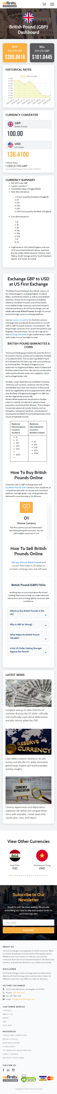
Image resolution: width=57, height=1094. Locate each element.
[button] (10, 875)
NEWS (5, 1018)
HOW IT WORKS (10, 1054)
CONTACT (7, 1010)
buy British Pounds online (16, 487)
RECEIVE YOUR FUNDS (13, 1058)
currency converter (20, 320)
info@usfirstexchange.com (23, 999)
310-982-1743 (18, 993)
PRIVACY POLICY (10, 1039)
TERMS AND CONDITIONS (15, 1035)
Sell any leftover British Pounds (26, 562)
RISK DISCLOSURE (11, 1043)
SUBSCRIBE (28, 930)
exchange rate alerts (18, 334)
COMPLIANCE (9, 1047)
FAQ (5, 1022)
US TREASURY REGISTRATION (17, 1050)
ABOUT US (8, 1014)
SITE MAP (7, 1025)
